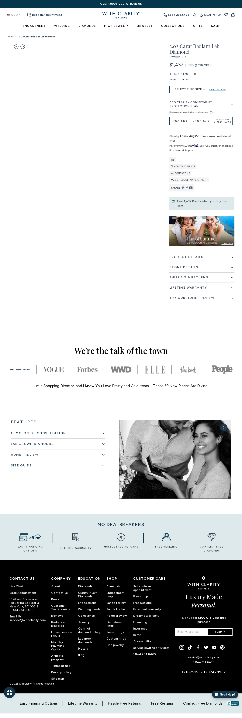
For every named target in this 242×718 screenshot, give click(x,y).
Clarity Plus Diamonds (87, 594)
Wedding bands (89, 609)
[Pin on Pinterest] (183, 187)
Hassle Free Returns (124, 703)
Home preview (116, 615)
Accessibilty (142, 641)
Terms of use (60, 666)
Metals (83, 648)
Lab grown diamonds (85, 640)
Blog (81, 655)
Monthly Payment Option (57, 645)
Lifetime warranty (146, 615)
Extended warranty (147, 609)
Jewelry (84, 622)
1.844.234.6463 (144, 654)
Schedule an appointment (142, 588)
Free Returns (142, 603)
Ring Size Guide (217, 89)
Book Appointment (22, 593)
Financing (140, 622)
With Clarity (25, 683)
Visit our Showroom (23, 599)
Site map (57, 678)
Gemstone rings (114, 623)
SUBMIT (220, 632)
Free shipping (143, 596)
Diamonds (85, 586)
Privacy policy (61, 672)
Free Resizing (162, 703)
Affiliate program (57, 657)
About (55, 586)
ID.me (137, 635)
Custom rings (116, 638)
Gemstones (86, 615)
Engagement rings (115, 594)
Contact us (182, 173)
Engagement (87, 603)
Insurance (140, 628)
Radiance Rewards (58, 623)
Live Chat (16, 586)
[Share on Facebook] (186, 187)
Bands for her (116, 609)
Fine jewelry (115, 645)
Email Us (15, 616)
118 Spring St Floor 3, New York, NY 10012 (24, 604)
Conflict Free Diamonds (202, 703)
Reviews (57, 615)
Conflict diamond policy (89, 630)
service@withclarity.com (27, 620)
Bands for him (116, 603)
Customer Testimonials (60, 607)
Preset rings (115, 632)
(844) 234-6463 (21, 610)
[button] (16, 46)
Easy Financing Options (39, 703)
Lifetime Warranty (83, 703)
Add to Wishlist (184, 166)
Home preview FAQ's (61, 633)
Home (11, 36)
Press (55, 599)
